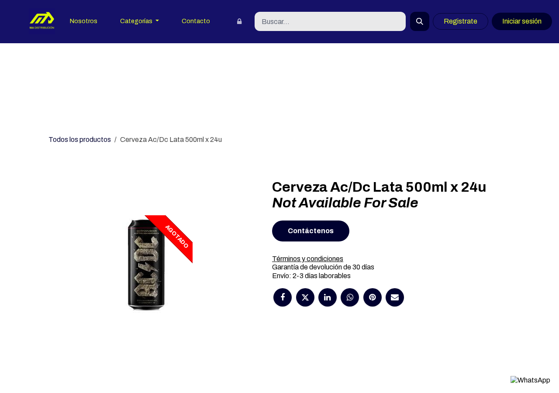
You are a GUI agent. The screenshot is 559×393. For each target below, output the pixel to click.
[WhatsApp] (350, 297)
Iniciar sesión (522, 21)
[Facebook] (282, 297)
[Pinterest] (372, 297)
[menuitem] (84, 21)
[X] (305, 297)
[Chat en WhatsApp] (530, 380)
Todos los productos (79, 139)
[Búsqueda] (419, 21)
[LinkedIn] (327, 297)
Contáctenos (311, 230)
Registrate (460, 21)
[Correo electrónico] (395, 297)
